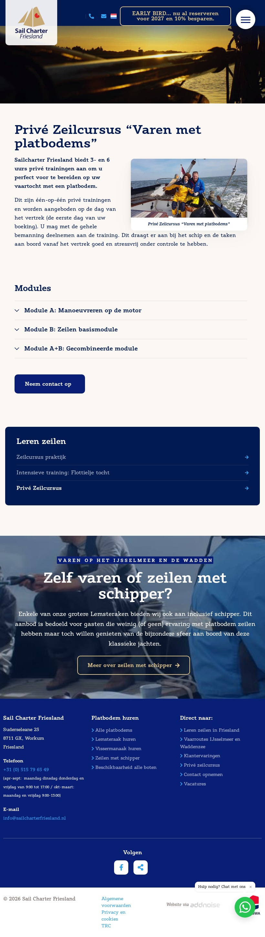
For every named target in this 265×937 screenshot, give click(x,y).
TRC (106, 926)
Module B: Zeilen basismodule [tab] (71, 329)
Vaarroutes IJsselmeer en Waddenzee (210, 743)
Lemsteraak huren (115, 739)
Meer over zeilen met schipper (130, 665)
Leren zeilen (41, 441)
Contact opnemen (203, 774)
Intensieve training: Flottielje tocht (63, 472)
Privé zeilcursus (202, 765)
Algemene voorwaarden (116, 902)
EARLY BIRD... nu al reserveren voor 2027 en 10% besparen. (175, 16)
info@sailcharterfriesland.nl (34, 818)
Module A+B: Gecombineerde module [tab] (81, 348)
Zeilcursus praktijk (41, 457)
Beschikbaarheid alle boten (125, 767)
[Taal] (114, 16)
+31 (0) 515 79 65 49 (26, 769)
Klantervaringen (202, 756)
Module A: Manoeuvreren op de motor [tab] (83, 310)
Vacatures (195, 784)
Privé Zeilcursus (39, 488)
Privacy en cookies (113, 916)
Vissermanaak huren (118, 748)
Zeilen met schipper (117, 758)
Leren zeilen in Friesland (211, 730)
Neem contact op (48, 384)
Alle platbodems (113, 730)
